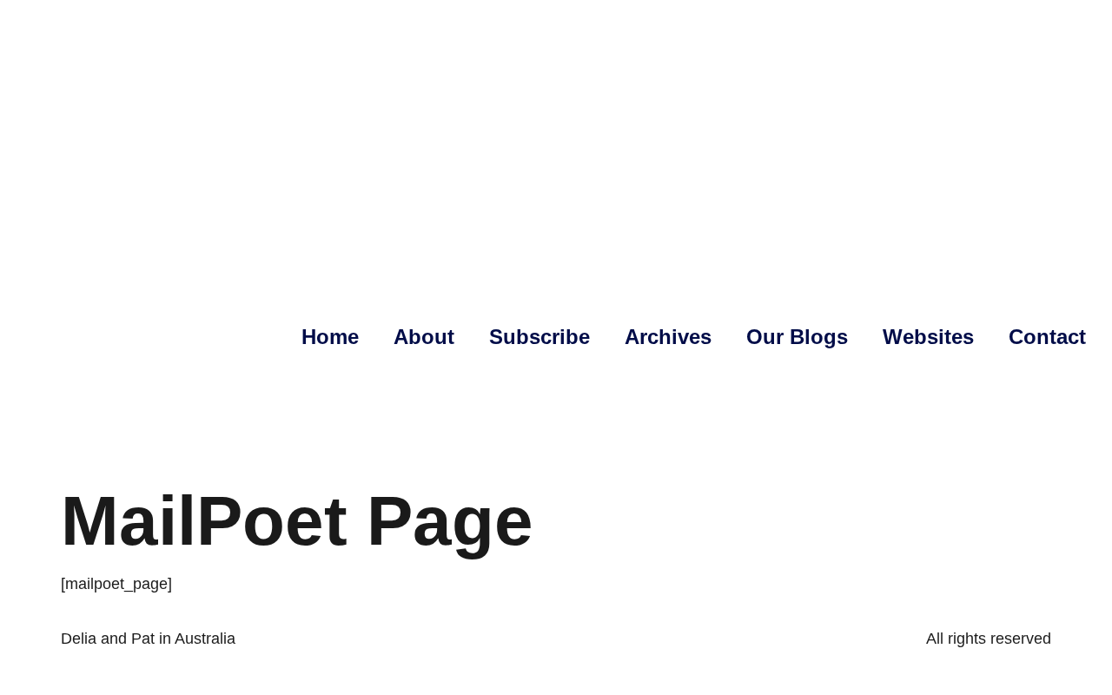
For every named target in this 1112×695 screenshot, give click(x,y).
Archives (668, 336)
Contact (1047, 336)
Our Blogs (797, 336)
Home (330, 336)
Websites (928, 336)
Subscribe (539, 336)
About (424, 336)
